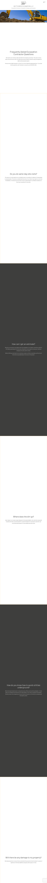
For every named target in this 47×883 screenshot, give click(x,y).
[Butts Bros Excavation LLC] (23, 2)
